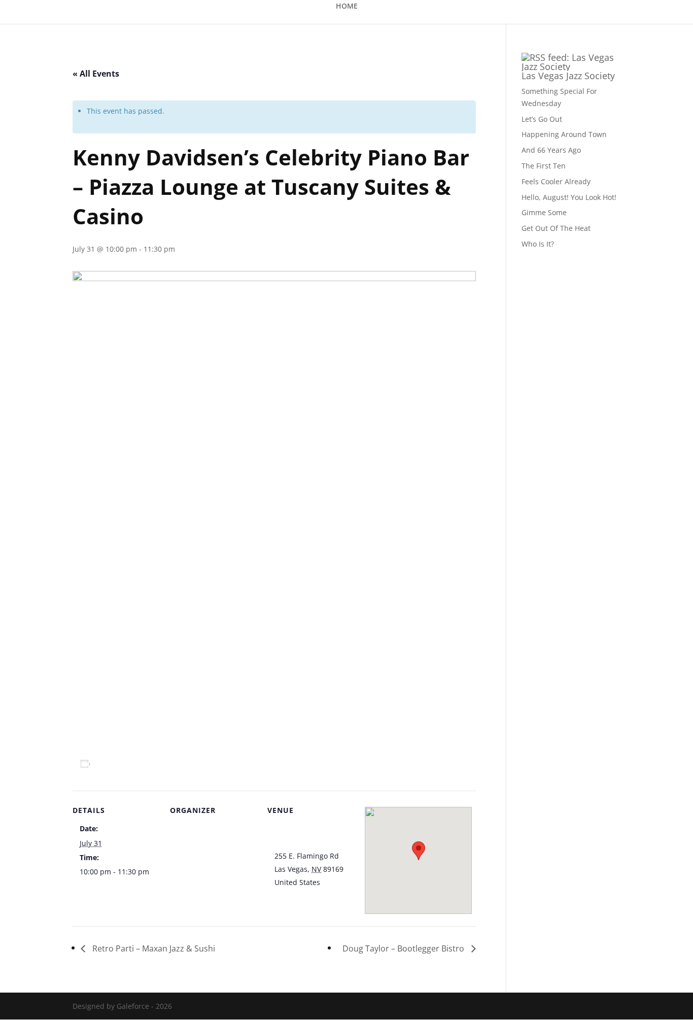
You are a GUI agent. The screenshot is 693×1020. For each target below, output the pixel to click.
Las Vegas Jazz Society (568, 76)
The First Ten (544, 166)
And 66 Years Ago (551, 150)
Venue (187, 829)
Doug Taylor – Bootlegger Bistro (404, 948)
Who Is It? (538, 244)
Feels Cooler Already (556, 181)
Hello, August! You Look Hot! (569, 197)
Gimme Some (544, 212)
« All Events (96, 73)
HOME (347, 7)
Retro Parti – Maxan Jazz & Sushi (152, 948)
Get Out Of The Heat (556, 228)
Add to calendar (125, 763)
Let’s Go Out (542, 119)
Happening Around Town (564, 134)
